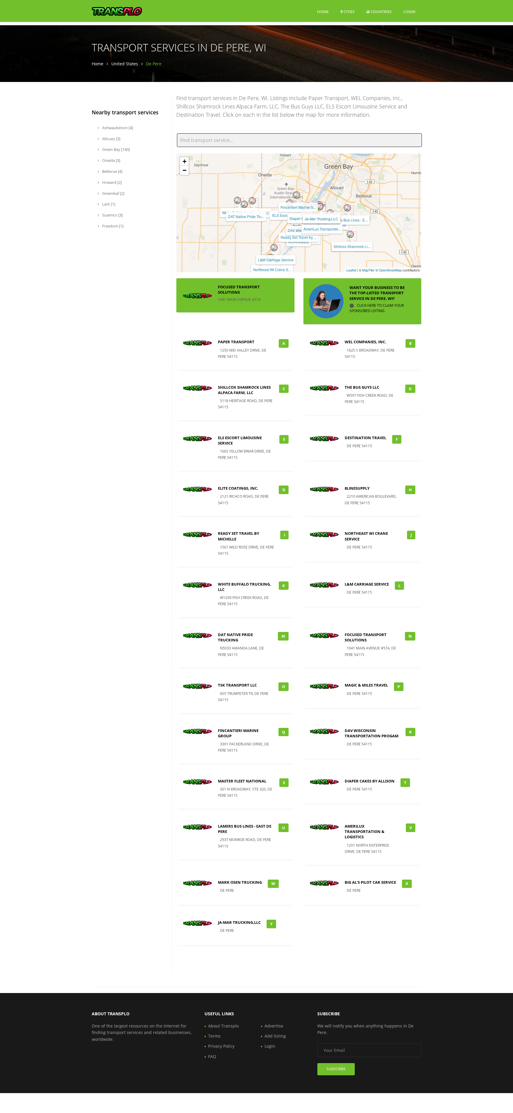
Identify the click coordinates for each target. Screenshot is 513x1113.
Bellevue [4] (111, 171)
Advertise (274, 1026)
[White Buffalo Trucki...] (237, 200)
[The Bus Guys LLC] (252, 200)
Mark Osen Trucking (240, 882)
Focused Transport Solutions (239, 289)
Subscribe (336, 1068)
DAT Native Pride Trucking (235, 637)
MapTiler (368, 270)
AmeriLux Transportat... (322, 228)
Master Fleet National (242, 781)
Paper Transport (236, 341)
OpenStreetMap (390, 270)
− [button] (184, 170)
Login (409, 11)
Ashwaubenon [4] (117, 127)
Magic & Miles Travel (366, 685)
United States (124, 64)
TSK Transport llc (237, 685)
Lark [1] (108, 204)
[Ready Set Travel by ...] (296, 225)
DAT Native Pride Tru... (246, 216)
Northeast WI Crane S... (272, 269)
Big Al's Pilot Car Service (370, 882)
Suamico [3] (112, 215)
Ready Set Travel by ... (298, 237)
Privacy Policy (221, 1046)
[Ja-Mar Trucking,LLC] (319, 206)
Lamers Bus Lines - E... (349, 219)
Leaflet (351, 270)
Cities (348, 11)
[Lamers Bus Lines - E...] (347, 207)
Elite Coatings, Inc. (238, 488)
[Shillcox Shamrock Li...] (350, 234)
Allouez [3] (110, 138)
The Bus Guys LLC (362, 387)
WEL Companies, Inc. (365, 341)
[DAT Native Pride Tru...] (244, 204)
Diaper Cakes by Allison (370, 781)
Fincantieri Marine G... (298, 207)
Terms (214, 1036)
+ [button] (184, 161)
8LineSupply (357, 488)
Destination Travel (365, 437)
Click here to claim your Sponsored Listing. (376, 308)
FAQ (212, 1056)
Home (323, 11)
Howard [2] (111, 182)
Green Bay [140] (115, 149)
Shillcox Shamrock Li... (352, 246)
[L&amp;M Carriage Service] (274, 247)
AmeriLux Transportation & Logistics (364, 831)
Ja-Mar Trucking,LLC (321, 218)
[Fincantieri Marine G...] (296, 195)
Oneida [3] (110, 160)
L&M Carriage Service (276, 259)
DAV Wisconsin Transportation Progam (371, 733)
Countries (381, 11)
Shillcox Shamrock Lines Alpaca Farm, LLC (244, 390)
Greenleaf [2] (112, 193)
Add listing (275, 1036)
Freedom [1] (112, 226)
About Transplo (223, 1026)
